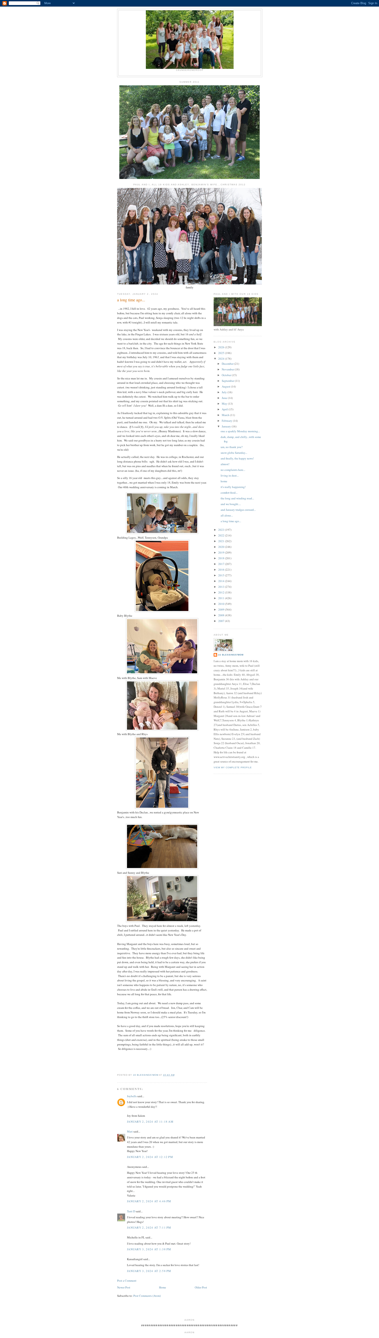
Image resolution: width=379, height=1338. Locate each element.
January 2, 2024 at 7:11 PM (149, 1227)
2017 (221, 564)
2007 (221, 621)
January (227, 426)
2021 (221, 541)
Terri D (131, 1211)
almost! (225, 464)
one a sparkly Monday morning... (240, 431)
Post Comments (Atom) (147, 1296)
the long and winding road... (237, 498)
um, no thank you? (232, 447)
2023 (221, 530)
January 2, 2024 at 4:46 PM (149, 1201)
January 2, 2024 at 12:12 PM (150, 1157)
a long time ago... (231, 521)
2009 (221, 609)
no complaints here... (233, 470)
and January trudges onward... (238, 510)
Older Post (201, 1287)
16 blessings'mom (230, 655)
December (228, 364)
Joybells (132, 1096)
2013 (221, 587)
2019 (221, 552)
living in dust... (230, 475)
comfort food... (229, 493)
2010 (221, 604)
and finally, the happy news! (237, 458)
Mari (130, 1131)
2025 (221, 353)
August (226, 386)
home (224, 481)
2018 (221, 558)
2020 (221, 547)
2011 (221, 598)
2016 (221, 570)
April (225, 409)
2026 (221, 347)
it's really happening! (233, 487)
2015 (221, 575)
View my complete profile (233, 767)
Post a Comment (126, 1281)
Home (162, 1287)
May (225, 404)
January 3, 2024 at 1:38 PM (149, 1249)
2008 (221, 615)
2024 (221, 359)
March (226, 415)
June (225, 398)
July (224, 392)
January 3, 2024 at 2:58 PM (149, 1271)
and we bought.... (231, 504)
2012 (221, 592)
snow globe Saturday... (234, 453)
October (227, 375)
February (227, 421)
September (228, 381)
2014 (221, 581)
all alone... (227, 515)
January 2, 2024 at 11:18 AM (150, 1122)
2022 (221, 535)
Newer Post (123, 1287)
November (228, 369)
